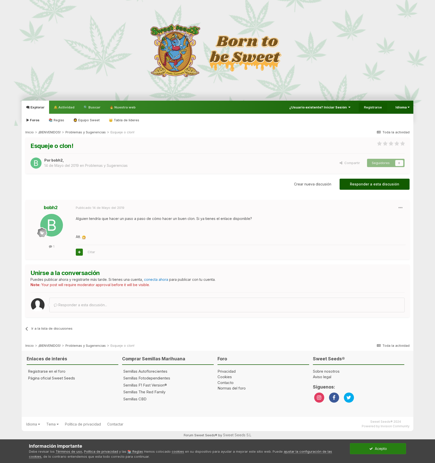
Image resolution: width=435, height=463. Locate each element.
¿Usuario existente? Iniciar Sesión (318, 107)
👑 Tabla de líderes (124, 120)
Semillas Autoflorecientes (145, 371)
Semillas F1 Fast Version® (145, 385)
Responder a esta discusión (374, 184)
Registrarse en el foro (46, 371)
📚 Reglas (56, 120)
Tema (51, 424)
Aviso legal (322, 376)
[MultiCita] (79, 252)
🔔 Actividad (64, 107)
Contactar (115, 424)
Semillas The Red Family (144, 392)
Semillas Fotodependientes (146, 378)
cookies (178, 451)
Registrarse (373, 107)
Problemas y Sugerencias (106, 165)
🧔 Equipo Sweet (86, 120)
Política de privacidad (83, 424)
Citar (91, 252)
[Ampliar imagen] (84, 237)
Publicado (100, 208)
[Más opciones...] (400, 208)
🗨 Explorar (35, 107)
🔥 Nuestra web (122, 107)
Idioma (401, 107)
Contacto (226, 382)
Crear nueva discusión (312, 184)
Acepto (380, 448)
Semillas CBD (135, 399)
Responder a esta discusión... (82, 305)
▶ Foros (33, 120)
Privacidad (227, 371)
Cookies (225, 376)
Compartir (351, 163)
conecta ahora (156, 279)
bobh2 (57, 160)
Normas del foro (232, 388)
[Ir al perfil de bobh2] (36, 163)
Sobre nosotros (326, 371)
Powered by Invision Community (386, 426)
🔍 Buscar (92, 107)
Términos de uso (69, 451)
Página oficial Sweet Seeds (51, 378)
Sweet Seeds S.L (237, 435)
